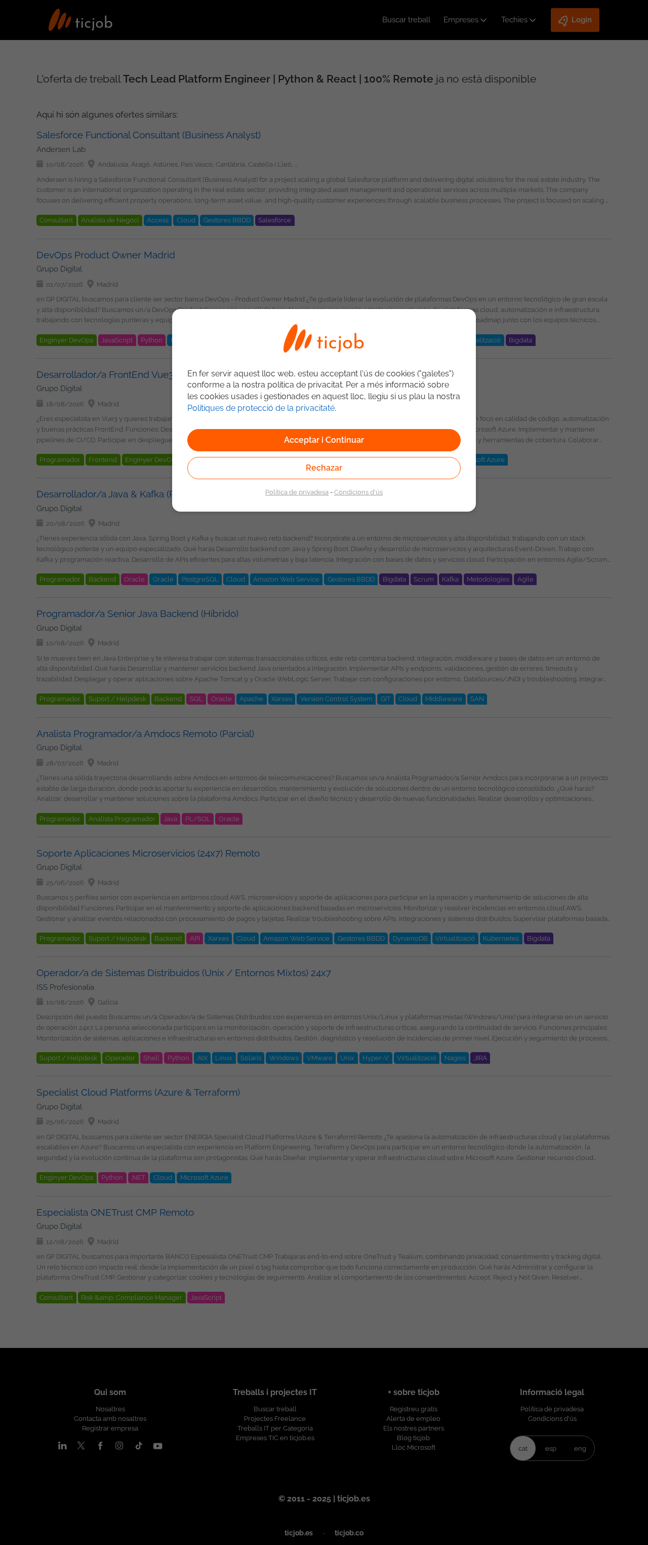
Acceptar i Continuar (324, 440)
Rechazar (324, 468)
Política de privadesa (297, 492)
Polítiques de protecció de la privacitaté (261, 408)
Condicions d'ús (358, 492)
